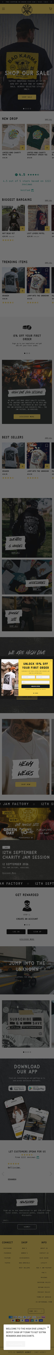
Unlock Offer (35, 686)
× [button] (48, 1327)
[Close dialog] (51, 661)
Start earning (15, 1343)
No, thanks (35, 693)
